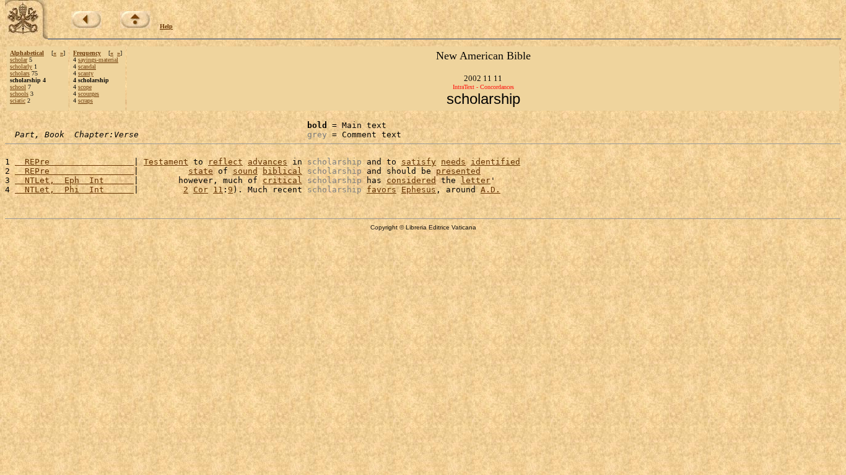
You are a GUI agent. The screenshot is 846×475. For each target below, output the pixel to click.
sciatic (17, 100)
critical (282, 180)
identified (495, 161)
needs (453, 161)
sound (245, 171)
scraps (85, 100)
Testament (166, 161)
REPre (74, 161)
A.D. (490, 189)
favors (381, 189)
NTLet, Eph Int (74, 180)
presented (458, 171)
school (18, 86)
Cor (200, 189)
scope (85, 86)
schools (19, 93)
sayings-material (98, 59)
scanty (86, 73)
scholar (18, 59)
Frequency (87, 52)
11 (218, 189)
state (200, 171)
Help (166, 26)
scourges (88, 93)
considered (411, 180)
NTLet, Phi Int (74, 189)
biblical (282, 171)
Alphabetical (27, 52)
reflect (225, 161)
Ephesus (418, 189)
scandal (87, 66)
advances (267, 161)
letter (476, 180)
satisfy (418, 161)
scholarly (21, 66)
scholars (20, 73)
